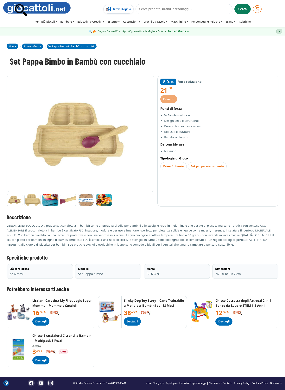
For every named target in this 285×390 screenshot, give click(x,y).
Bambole (66, 21)
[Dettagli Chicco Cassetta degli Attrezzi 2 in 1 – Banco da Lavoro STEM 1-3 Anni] (201, 312)
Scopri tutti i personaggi (192, 383)
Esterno (113, 21)
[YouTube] (40, 383)
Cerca (242, 9)
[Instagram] (50, 383)
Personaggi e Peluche (205, 21)
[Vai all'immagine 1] (15, 200)
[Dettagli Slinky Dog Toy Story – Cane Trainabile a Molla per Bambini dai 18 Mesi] (110, 312)
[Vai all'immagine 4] (68, 200)
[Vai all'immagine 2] (32, 200)
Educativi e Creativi (89, 21)
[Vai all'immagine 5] (86, 200)
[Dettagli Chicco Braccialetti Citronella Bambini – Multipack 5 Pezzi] (18, 349)
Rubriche (245, 21)
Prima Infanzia (173, 166)
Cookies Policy (260, 383)
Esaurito (168, 99)
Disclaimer (276, 383)
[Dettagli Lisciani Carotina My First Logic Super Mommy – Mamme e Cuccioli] (18, 312)
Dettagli (41, 321)
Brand (229, 21)
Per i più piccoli (45, 21)
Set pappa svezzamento (207, 166)
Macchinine (178, 21)
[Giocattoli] (52, 9)
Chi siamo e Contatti (220, 383)
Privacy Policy (242, 383)
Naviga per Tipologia (165, 383)
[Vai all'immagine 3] (50, 200)
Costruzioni (130, 21)
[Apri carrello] (257, 9)
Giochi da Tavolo (154, 21)
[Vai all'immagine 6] (104, 200)
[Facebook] (31, 383)
